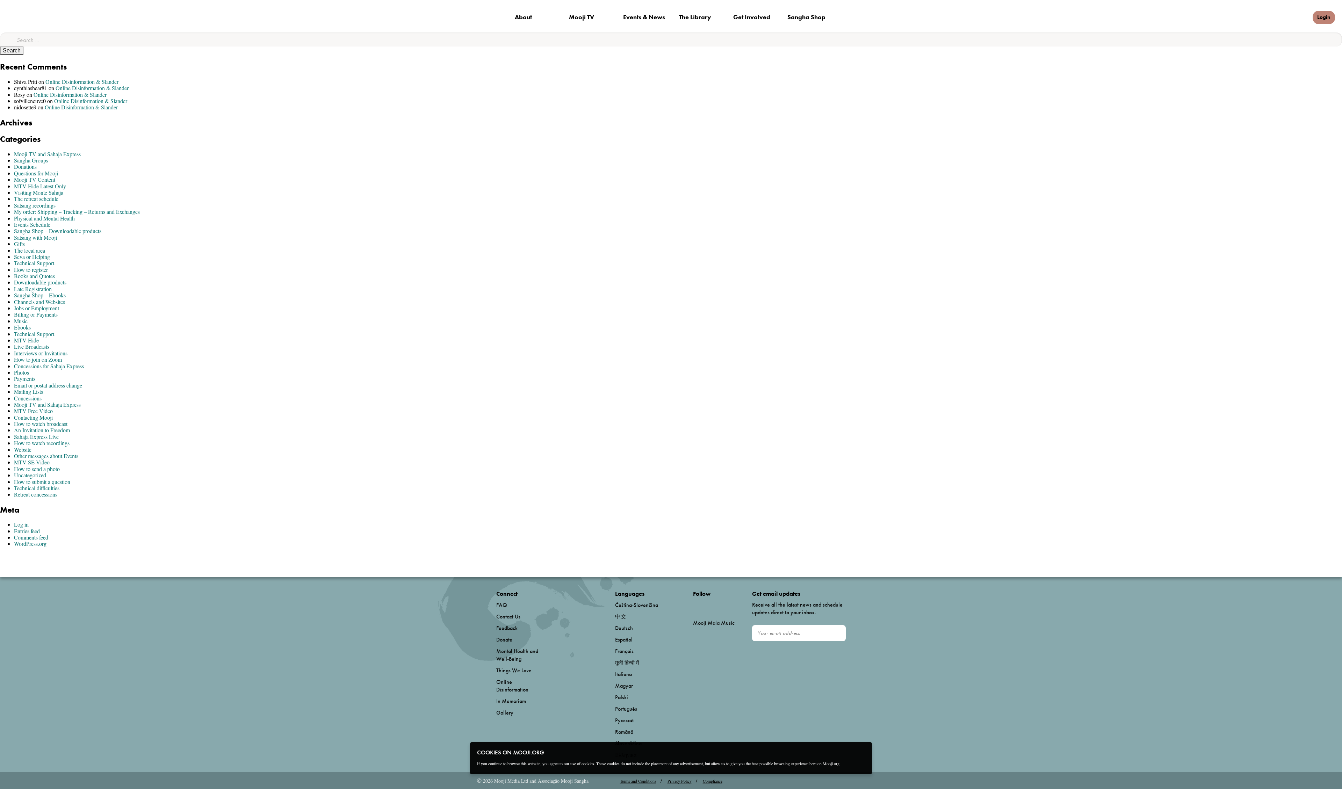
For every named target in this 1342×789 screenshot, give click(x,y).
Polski (621, 697)
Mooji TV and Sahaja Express (47, 154)
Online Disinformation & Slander (81, 81)
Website (22, 449)
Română (624, 732)
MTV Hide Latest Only (40, 186)
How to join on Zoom (38, 359)
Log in (21, 524)
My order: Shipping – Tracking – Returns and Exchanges (77, 211)
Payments (24, 378)
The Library (695, 17)
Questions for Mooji (36, 173)
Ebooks (22, 327)
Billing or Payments (36, 314)
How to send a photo (37, 468)
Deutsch (624, 628)
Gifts (19, 243)
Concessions (28, 398)
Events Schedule (32, 224)
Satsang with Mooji (35, 237)
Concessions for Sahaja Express (49, 366)
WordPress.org (30, 543)
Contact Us (508, 616)
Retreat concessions (35, 494)
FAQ (501, 605)
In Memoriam (511, 701)
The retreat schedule (36, 198)
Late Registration (33, 288)
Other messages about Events (46, 455)
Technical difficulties (36, 488)
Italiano (623, 674)
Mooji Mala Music (714, 623)
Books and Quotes (34, 276)
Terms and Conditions (638, 781)
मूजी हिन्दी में (627, 662)
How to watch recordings (42, 443)
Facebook (695, 605)
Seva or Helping (32, 256)
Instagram (723, 605)
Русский (624, 720)
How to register (31, 269)
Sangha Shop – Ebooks (40, 295)
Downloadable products (40, 282)
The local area (29, 250)
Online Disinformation (512, 685)
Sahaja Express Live (36, 436)
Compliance (712, 781)
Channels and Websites (39, 301)
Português (626, 708)
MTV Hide (26, 340)
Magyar (624, 685)
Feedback (507, 628)
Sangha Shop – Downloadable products (57, 230)
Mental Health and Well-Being (517, 655)
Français (624, 651)
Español (624, 639)
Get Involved (751, 17)
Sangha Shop (806, 17)
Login (1323, 17)
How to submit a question (42, 481)
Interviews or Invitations (40, 353)
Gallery (504, 712)
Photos (21, 372)
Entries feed (27, 531)
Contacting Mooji (33, 417)
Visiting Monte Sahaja (38, 192)
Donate (1295, 17)
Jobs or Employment (36, 308)
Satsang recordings (35, 205)
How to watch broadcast (40, 423)
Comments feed (31, 537)
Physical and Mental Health (44, 218)
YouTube (708, 605)
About (523, 17)
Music (21, 321)
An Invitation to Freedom (42, 430)
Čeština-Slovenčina (636, 605)
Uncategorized (30, 475)
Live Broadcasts (31, 346)
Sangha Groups (31, 160)
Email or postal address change (48, 385)
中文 (620, 616)
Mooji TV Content (34, 179)
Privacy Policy (680, 781)
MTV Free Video (33, 410)
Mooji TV (581, 17)
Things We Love (514, 670)
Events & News (644, 17)
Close (862, 752)
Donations (25, 166)
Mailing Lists (28, 391)
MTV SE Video (32, 462)
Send (837, 633)
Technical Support (34, 263)
